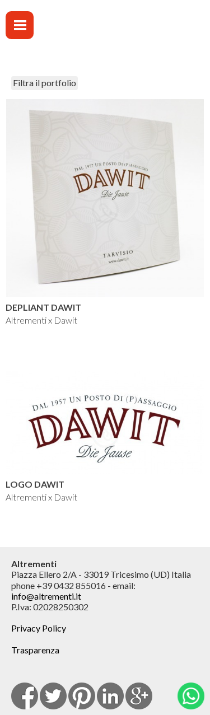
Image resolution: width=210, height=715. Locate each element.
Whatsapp (191, 696)
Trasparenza (35, 649)
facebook (24, 696)
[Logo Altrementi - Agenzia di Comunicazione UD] (135, 34)
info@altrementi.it (46, 596)
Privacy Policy (38, 628)
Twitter (53, 696)
